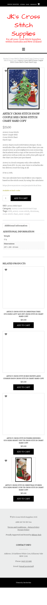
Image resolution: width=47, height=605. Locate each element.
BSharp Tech (36, 535)
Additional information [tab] (16, 226)
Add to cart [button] (23, 325)
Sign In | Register (13, 4)
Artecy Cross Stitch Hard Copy (24, 208)
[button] (23, 49)
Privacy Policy (23, 530)
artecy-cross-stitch (21, 211)
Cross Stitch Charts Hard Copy (21, 59)
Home (5, 59)
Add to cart (21, 198)
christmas (34, 211)
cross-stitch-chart (10, 214)
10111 (10, 211)
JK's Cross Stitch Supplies (23, 25)
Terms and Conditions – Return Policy (23, 527)
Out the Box (27, 582)
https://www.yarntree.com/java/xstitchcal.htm (22, 185)
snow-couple (24, 214)
